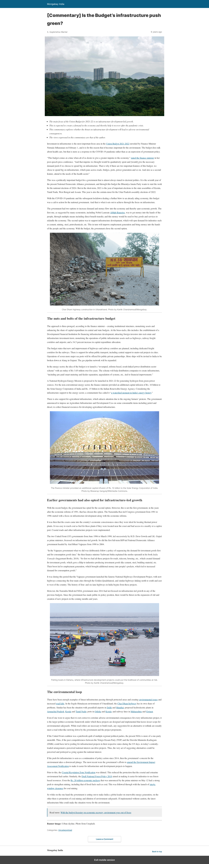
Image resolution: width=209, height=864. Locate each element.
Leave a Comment (104, 839)
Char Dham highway (126, 703)
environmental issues (148, 699)
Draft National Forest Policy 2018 (97, 776)
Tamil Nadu (81, 711)
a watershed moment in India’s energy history (131, 392)
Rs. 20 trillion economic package (85, 780)
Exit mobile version (104, 859)
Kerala (68, 711)
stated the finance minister (142, 157)
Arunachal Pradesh (55, 711)
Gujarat (149, 711)
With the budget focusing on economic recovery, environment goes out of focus (96, 812)
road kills (60, 703)
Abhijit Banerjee (117, 212)
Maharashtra (136, 711)
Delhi (109, 707)
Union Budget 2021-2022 (117, 143)
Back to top (157, 851)
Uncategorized (65, 830)
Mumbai (120, 707)
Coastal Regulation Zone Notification (78, 772)
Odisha (98, 711)
